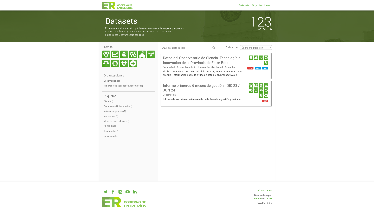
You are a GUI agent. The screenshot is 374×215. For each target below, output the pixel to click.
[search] (214, 47)
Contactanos (265, 190)
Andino (257, 198)
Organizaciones (261, 5)
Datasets (244, 5)
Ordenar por (232, 47)
